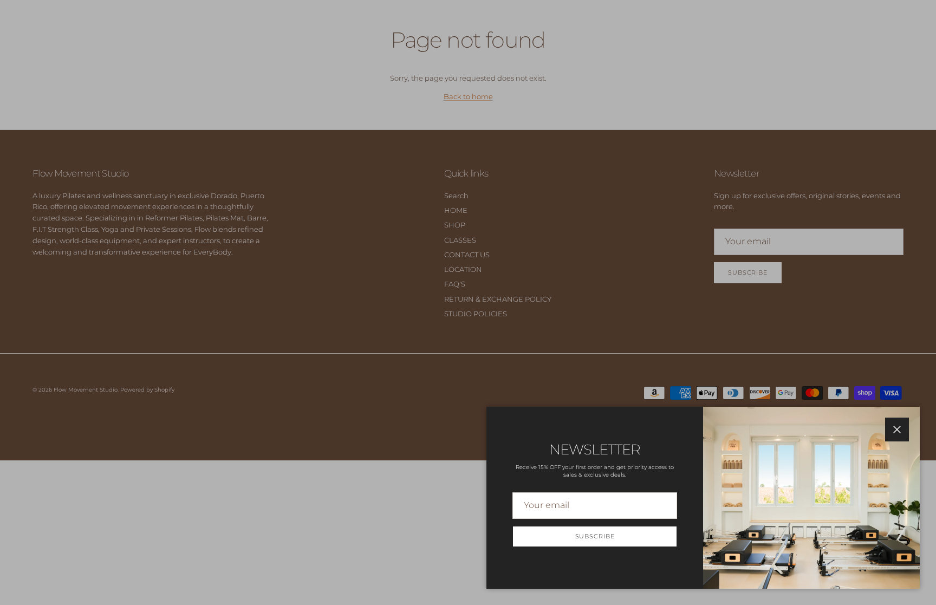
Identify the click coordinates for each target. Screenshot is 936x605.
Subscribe (595, 536)
